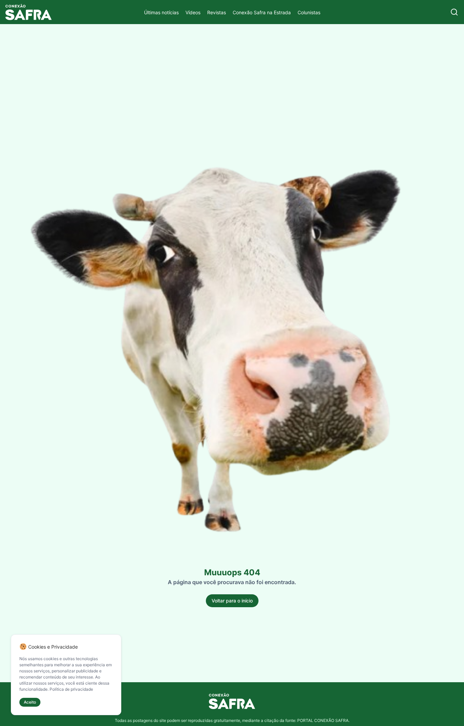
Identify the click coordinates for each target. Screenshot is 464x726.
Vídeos (192, 12)
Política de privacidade (71, 689)
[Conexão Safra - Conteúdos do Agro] (28, 12)
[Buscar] (454, 12)
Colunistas (309, 12)
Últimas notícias (161, 12)
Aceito (30, 702)
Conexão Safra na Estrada (262, 12)
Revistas (216, 12)
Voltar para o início (232, 600)
